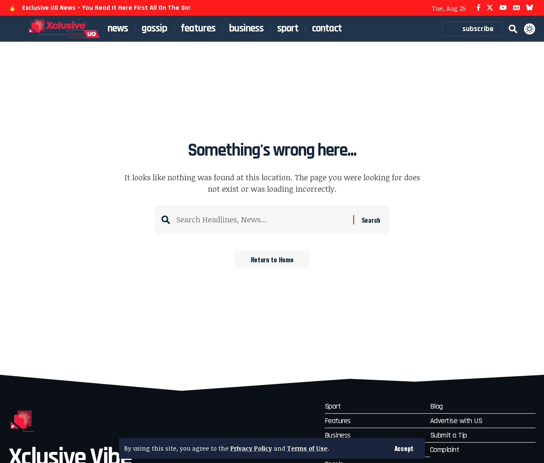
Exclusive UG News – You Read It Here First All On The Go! (106, 7)
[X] (489, 8)
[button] (404, 448)
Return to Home (272, 259)
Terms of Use (307, 448)
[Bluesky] (530, 8)
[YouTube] (503, 8)
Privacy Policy (251, 448)
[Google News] (516, 8)
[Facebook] (478, 8)
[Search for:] (261, 219)
